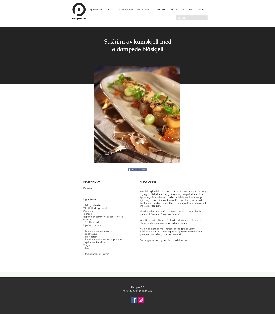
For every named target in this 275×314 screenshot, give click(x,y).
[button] (126, 9)
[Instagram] (141, 300)
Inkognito (142, 290)
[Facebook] (134, 300)
